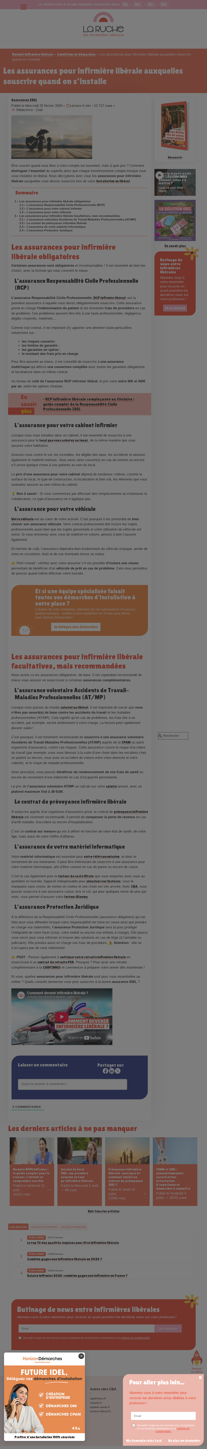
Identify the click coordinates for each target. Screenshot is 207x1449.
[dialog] (163, 1410)
